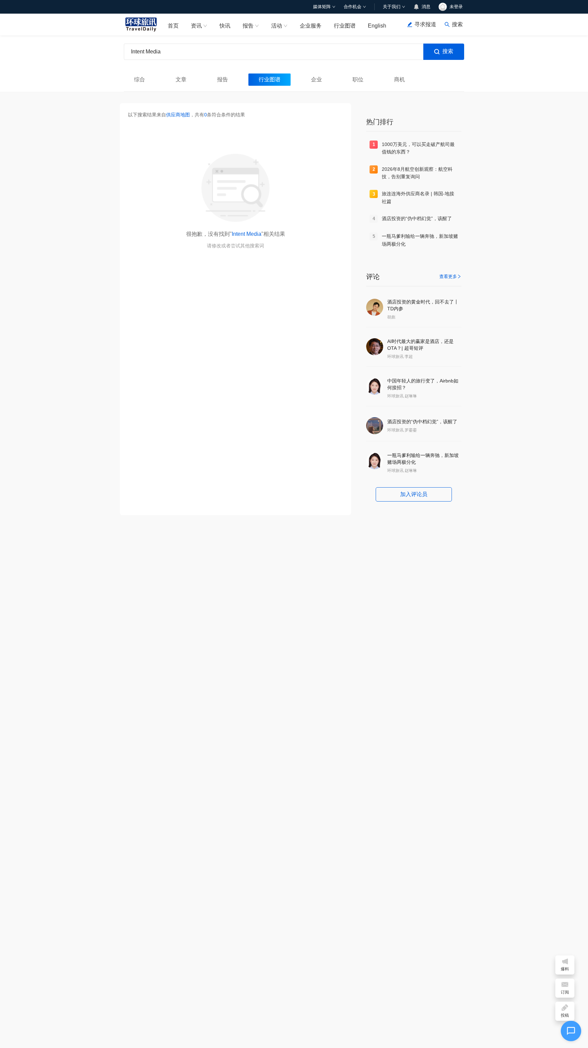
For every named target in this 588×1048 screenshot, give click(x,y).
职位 (358, 79)
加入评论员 (413, 494)
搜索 (447, 51)
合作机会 (352, 6)
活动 (276, 26)
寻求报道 (425, 24)
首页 (173, 26)
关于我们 (392, 6)
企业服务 (311, 26)
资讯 (196, 26)
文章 (181, 79)
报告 (248, 26)
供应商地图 (178, 114)
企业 (316, 79)
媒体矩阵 (322, 6)
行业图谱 (345, 26)
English (377, 26)
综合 (139, 79)
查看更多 (448, 276)
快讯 (224, 26)
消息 (426, 6)
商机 (399, 79)
